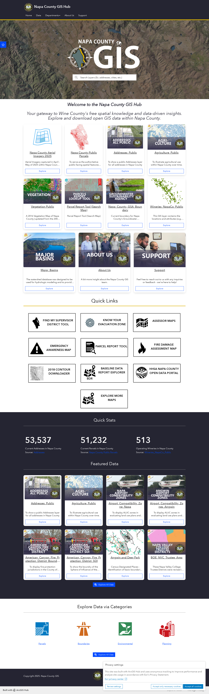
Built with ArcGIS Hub (16, 690)
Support (82, 15)
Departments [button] (52, 15)
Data (38, 15)
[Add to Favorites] (3, 44)
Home (29, 15)
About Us (69, 15)
